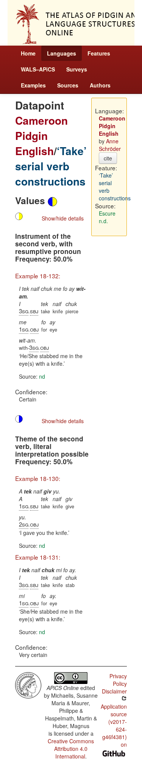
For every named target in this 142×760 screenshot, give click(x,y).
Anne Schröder (110, 144)
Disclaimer (114, 691)
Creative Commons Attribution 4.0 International (71, 748)
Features (98, 53)
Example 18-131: (37, 557)
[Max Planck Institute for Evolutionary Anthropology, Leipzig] (28, 684)
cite (108, 158)
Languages (61, 53)
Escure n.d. (107, 217)
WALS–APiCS (38, 69)
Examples (33, 85)
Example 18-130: (37, 478)
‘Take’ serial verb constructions (51, 166)
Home (28, 53)
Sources (67, 85)
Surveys (76, 69)
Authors (100, 85)
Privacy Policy (118, 679)
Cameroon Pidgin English (41, 136)
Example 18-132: (37, 275)
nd (42, 376)
